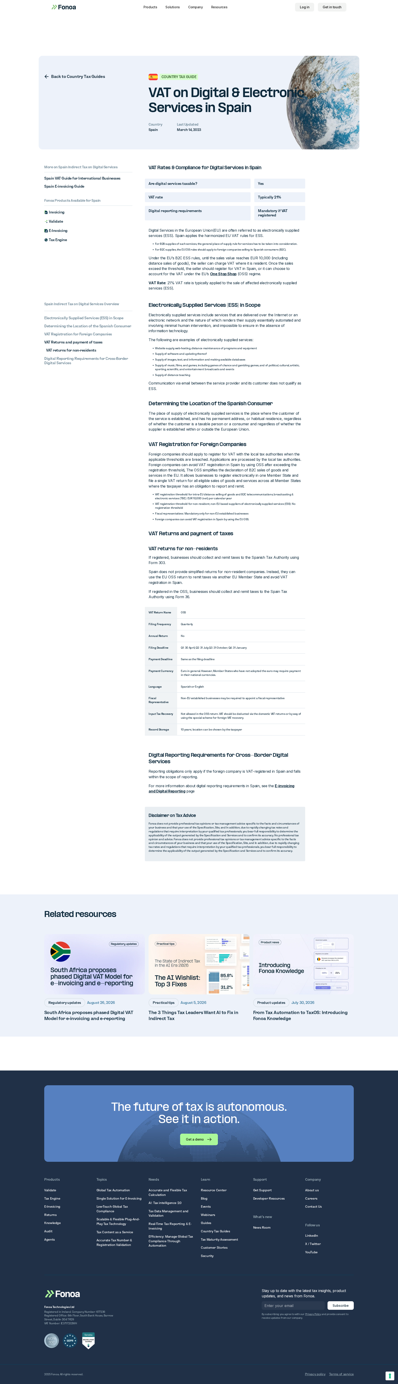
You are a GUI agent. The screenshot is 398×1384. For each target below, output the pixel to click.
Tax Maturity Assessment (219, 1239)
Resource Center (214, 1190)
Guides (206, 1223)
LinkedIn (311, 1235)
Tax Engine (52, 1198)
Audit (48, 1231)
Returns (50, 1215)
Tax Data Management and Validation (168, 1213)
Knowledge (52, 1223)
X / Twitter (313, 1244)
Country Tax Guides (215, 1231)
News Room (262, 1227)
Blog (204, 1198)
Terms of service (341, 1374)
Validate (50, 1190)
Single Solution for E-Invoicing (119, 1198)
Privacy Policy (313, 1314)
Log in (304, 7)
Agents (49, 1239)
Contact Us (313, 1206)
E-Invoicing (52, 1206)
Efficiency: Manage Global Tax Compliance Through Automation (171, 1241)
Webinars (208, 1215)
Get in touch (332, 7)
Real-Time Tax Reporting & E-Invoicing (170, 1226)
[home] (64, 7)
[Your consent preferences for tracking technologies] (390, 1376)
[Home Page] (62, 1293)
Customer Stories (214, 1247)
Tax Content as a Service (115, 1232)
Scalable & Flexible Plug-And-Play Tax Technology (118, 1221)
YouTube (311, 1252)
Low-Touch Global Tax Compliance (112, 1209)
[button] (150, 7)
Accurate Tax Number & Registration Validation (114, 1242)
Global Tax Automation (113, 1190)
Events (206, 1206)
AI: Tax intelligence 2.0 (165, 1203)
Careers (311, 1198)
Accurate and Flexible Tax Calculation (168, 1192)
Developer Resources (269, 1198)
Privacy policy (315, 1374)
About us (312, 1190)
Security (207, 1256)
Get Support (262, 1190)
